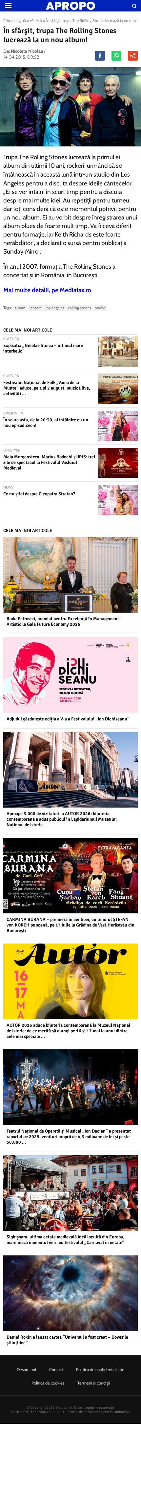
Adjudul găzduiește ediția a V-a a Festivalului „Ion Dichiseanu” (68, 719)
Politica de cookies (47, 1382)
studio (100, 307)
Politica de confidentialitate (100, 1369)
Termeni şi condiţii (93, 1382)
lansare (36, 307)
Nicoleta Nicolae (27, 51)
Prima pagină (14, 20)
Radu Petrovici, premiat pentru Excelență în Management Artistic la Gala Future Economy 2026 (63, 621)
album (20, 307)
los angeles (55, 307)
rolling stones (79, 307)
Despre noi (26, 1369)
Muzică (36, 20)
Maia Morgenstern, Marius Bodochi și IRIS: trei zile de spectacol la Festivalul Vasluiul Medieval (49, 462)
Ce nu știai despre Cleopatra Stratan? (39, 494)
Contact (56, 1369)
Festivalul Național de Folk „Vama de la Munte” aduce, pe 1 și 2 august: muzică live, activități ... (46, 388)
